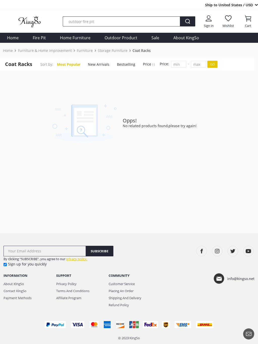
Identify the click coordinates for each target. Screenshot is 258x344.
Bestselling (126, 64)
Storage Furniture (112, 50)
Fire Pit (39, 38)
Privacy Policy (66, 284)
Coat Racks (142, 50)
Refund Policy (119, 305)
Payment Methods (17, 298)
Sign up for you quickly (27, 264)
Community (119, 275)
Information (15, 275)
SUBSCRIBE (99, 251)
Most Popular (68, 64)
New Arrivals (98, 64)
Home (13, 38)
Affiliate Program (68, 298)
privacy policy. (76, 259)
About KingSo (186, 38)
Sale (155, 38)
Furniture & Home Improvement (45, 50)
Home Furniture (75, 38)
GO (212, 64)
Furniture (85, 50)
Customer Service (122, 284)
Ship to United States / (229, 5)
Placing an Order (121, 291)
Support (63, 275)
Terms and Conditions (72, 291)
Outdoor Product (121, 38)
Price (147, 64)
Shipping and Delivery (125, 298)
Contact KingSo (15, 291)
